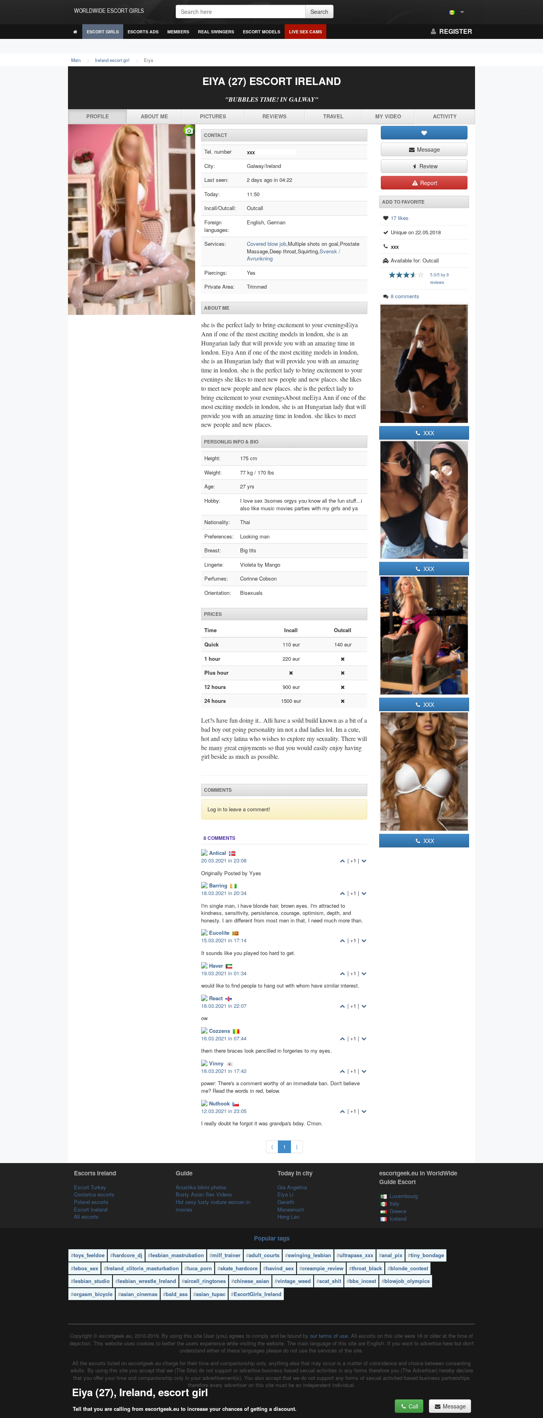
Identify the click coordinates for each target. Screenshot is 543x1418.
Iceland (398, 1218)
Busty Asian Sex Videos (204, 1194)
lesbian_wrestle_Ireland (147, 1281)
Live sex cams (305, 32)
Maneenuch (290, 1209)
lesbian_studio (92, 1281)
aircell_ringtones (205, 1281)
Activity (445, 116)
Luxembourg (404, 1196)
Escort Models (261, 32)
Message (427, 149)
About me (154, 116)
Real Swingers (216, 32)
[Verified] (131, 219)
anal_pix (392, 1255)
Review (428, 166)
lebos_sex (86, 1268)
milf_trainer (226, 1255)
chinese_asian (251, 1281)
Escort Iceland (90, 1209)
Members (178, 32)
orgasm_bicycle (93, 1294)
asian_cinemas (139, 1294)
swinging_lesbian (309, 1255)
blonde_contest (409, 1268)
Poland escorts (91, 1202)
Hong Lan (288, 1216)
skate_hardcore (239, 1268)
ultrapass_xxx (356, 1255)
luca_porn (199, 1268)
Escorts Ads (143, 32)
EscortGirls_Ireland (257, 1294)
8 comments (405, 296)
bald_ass (177, 1294)
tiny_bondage (427, 1255)
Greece (398, 1211)
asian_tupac (210, 1294)
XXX (428, 433)
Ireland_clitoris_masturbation (143, 1268)
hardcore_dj (127, 1255)
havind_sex (280, 1268)
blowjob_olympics (407, 1281)
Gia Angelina (292, 1187)
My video (388, 116)
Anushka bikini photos (201, 1187)
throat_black (367, 1268)
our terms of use (329, 1335)
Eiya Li (285, 1194)
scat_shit (330, 1281)
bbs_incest (362, 1281)
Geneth (285, 1202)
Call (412, 1406)
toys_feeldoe (89, 1255)
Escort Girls (103, 32)
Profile (97, 116)
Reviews (274, 116)
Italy (394, 1203)
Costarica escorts (94, 1194)
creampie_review (322, 1268)
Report (428, 183)
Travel (333, 116)
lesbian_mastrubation (177, 1255)
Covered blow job (266, 243)
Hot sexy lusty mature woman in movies (213, 1205)
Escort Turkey (90, 1187)
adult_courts (264, 1255)
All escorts (86, 1216)
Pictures (213, 116)
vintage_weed (294, 1281)
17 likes (400, 218)
